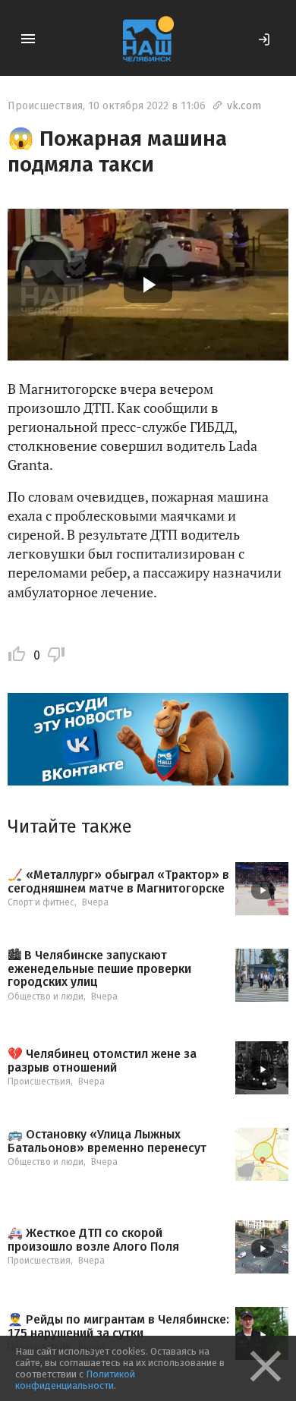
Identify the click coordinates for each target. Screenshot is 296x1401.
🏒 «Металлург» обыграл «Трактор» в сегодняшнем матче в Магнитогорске (118, 881)
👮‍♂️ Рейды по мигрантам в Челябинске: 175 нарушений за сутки (118, 1326)
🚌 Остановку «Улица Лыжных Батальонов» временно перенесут (107, 1141)
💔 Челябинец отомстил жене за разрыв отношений (102, 1060)
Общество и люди (45, 996)
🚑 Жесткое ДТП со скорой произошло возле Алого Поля (93, 1239)
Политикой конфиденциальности (75, 1379)
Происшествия (45, 106)
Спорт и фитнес (41, 902)
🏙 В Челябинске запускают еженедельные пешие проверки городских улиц (99, 969)
